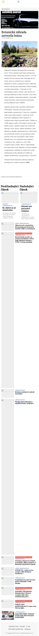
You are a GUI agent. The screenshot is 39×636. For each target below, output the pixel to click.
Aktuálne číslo (13, 626)
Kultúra (5, 204)
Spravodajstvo (6, 9)
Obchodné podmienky (15, 629)
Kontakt (22, 626)
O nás (28, 626)
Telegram (28, 629)
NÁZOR (17, 223)
